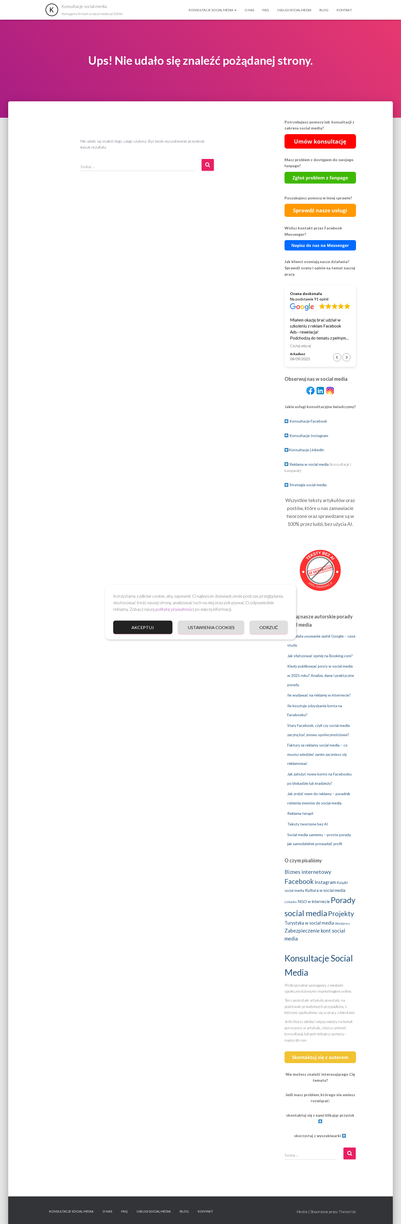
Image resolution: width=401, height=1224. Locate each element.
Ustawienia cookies (211, 627)
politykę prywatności (174, 609)
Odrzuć (268, 627)
